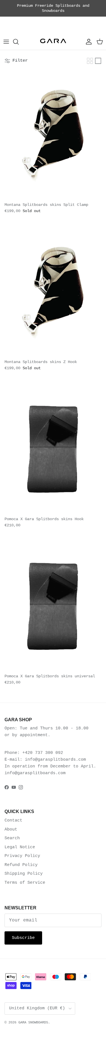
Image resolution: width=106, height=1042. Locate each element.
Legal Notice (20, 847)
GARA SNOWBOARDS (33, 1023)
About (11, 829)
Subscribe (23, 938)
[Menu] (6, 41)
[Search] (18, 41)
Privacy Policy (22, 856)
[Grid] (89, 60)
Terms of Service (25, 882)
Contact (13, 820)
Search (12, 838)
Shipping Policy (24, 873)
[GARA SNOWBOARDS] (53, 41)
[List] (98, 60)
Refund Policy (21, 865)
